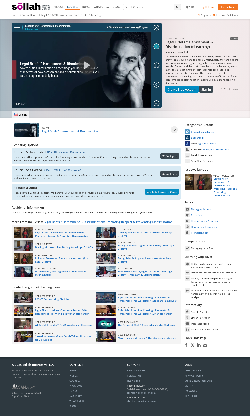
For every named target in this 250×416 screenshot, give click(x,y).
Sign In (206, 89)
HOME (72, 370)
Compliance (197, 215)
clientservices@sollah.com (141, 392)
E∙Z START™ (75, 396)
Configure (171, 156)
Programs (205, 15)
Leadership (197, 137)
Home (15, 15)
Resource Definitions (227, 15)
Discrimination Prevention (205, 221)
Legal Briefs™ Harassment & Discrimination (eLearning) (71, 15)
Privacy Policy (194, 375)
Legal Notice (193, 370)
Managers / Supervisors (216, 149)
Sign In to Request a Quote (162, 192)
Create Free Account (182, 89)
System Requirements (198, 380)
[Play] (174, 129)
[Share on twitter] (192, 345)
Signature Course (206, 143)
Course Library (30, 15)
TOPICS (86, 7)
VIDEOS (58, 7)
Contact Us (134, 375)
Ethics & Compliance (202, 132)
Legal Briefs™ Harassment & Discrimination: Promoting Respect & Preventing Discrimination (108, 222)
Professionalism (199, 232)
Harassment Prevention (204, 227)
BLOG (116, 7)
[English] (20, 114)
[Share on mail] (205, 345)
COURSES (72, 7)
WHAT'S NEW (101, 7)
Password (191, 391)
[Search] (177, 7)
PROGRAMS (75, 385)
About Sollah (136, 370)
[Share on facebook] (186, 345)
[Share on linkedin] (198, 345)
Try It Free (207, 7)
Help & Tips (134, 380)
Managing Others (201, 209)
